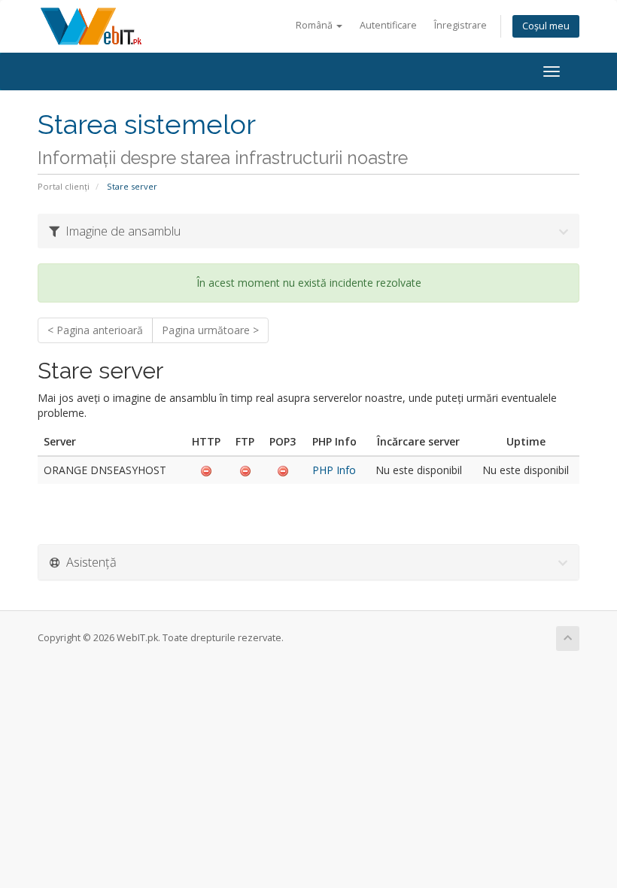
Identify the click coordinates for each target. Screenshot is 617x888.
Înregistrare (460, 25)
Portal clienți (64, 186)
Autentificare (388, 25)
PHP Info (334, 470)
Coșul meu (546, 26)
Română (315, 25)
